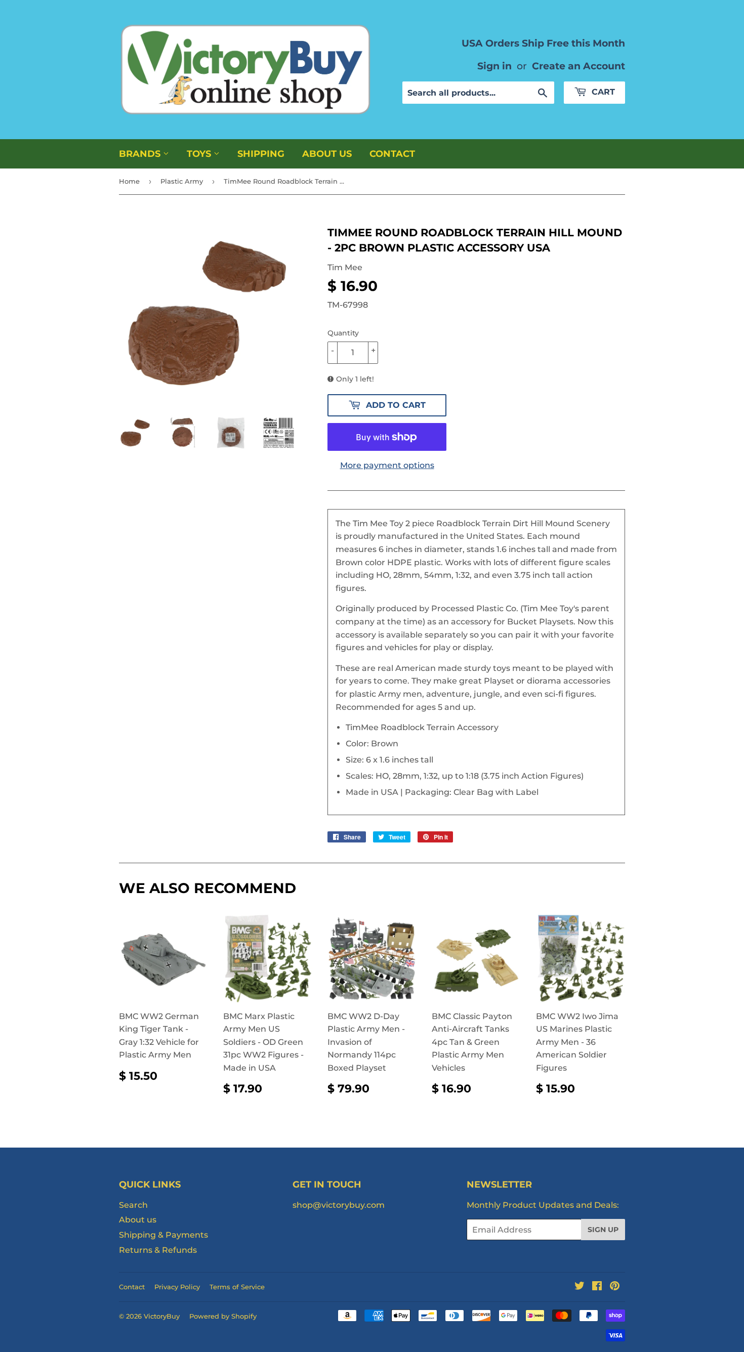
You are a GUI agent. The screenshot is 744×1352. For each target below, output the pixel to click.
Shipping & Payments (163, 1235)
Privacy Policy (177, 1287)
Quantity (343, 332)
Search (133, 1205)
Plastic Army (181, 181)
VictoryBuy (162, 1316)
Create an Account (578, 66)
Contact (392, 153)
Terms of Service (237, 1287)
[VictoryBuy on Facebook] (597, 1287)
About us (327, 153)
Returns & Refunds (158, 1250)
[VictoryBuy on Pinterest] (614, 1287)
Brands (141, 153)
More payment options (387, 465)
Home (129, 181)
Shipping (260, 153)
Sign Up (603, 1229)
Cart (602, 92)
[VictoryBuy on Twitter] (579, 1287)
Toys (200, 153)
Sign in (494, 66)
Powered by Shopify (223, 1316)
